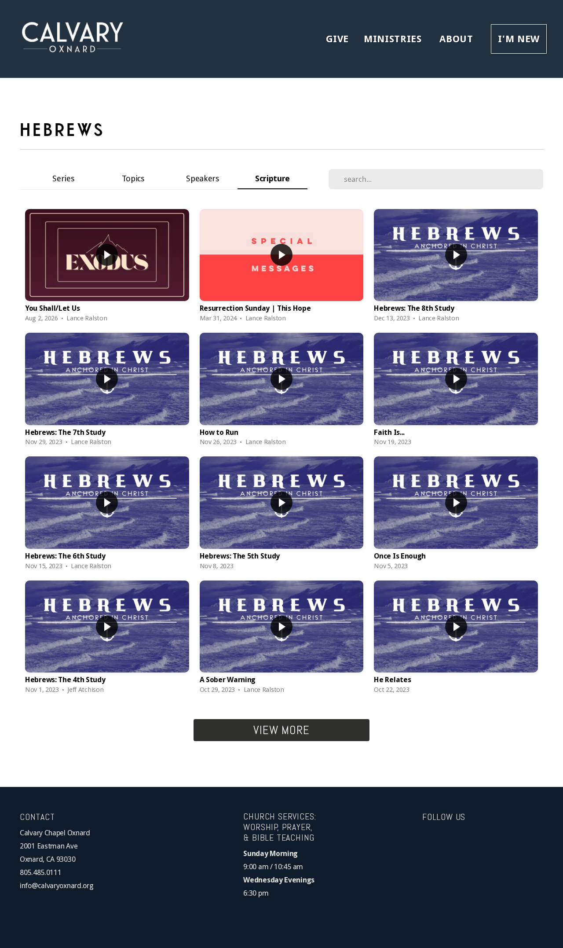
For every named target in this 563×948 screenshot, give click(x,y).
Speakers (202, 178)
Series (63, 178)
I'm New (519, 38)
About (457, 38)
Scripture (272, 178)
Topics (133, 178)
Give (337, 38)
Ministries (394, 38)
